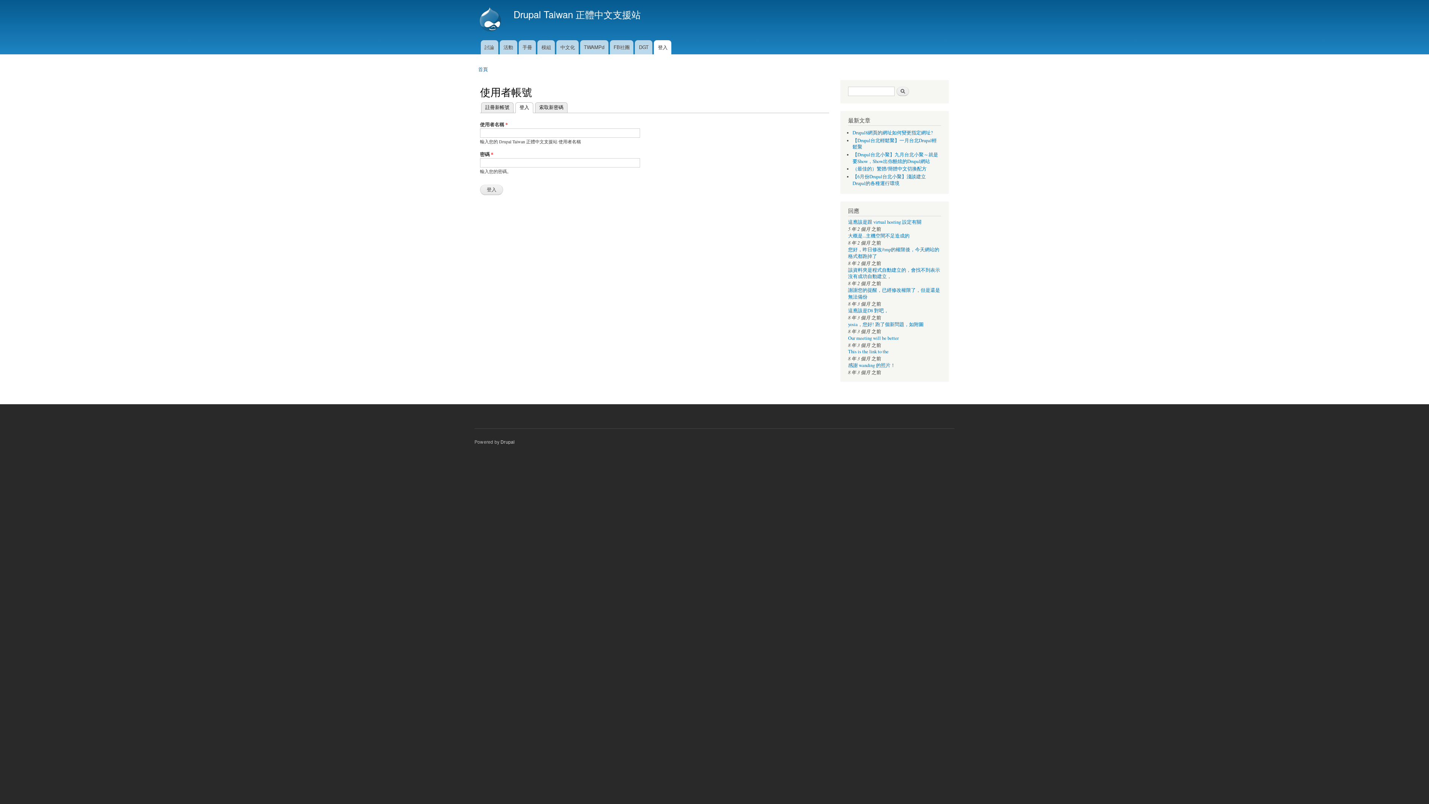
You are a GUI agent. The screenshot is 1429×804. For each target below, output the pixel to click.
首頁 (483, 69)
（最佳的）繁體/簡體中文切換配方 (890, 169)
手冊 (527, 47)
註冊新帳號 (497, 107)
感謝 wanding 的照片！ (871, 365)
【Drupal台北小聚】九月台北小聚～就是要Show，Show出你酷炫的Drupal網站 (895, 158)
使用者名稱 (494, 124)
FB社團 (622, 47)
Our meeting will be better (873, 338)
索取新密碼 (551, 107)
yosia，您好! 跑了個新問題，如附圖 (886, 324)
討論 (489, 47)
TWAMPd (594, 47)
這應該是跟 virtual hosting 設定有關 (884, 222)
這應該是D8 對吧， (868, 310)
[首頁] (491, 20)
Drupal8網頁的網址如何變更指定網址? (893, 133)
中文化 (567, 47)
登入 (663, 47)
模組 (546, 47)
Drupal (508, 441)
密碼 (486, 153)
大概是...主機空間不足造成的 (878, 236)
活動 (508, 47)
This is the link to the (868, 351)
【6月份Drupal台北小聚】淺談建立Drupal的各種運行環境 (889, 179)
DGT (644, 47)
